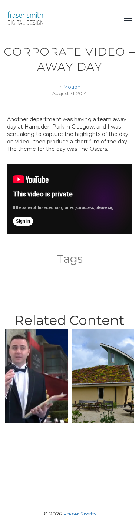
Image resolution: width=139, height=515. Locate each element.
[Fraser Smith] (58, 18)
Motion (72, 87)
